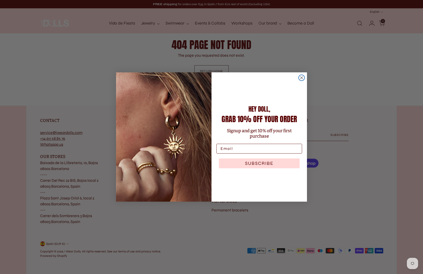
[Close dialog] (302, 78)
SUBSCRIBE (259, 163)
